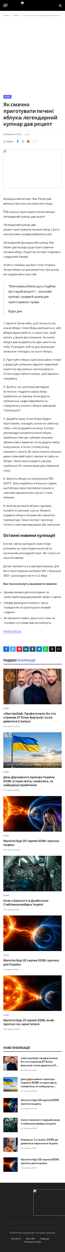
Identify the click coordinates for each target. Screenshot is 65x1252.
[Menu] (5, 5)
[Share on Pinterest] (28, 141)
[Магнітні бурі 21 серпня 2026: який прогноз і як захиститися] (32, 993)
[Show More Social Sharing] (34, 141)
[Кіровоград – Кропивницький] (32, 5)
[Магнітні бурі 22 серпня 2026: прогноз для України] (32, 933)
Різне (7, 97)
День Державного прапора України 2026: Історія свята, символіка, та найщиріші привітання (29, 781)
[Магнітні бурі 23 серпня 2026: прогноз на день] (32, 814)
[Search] (60, 5)
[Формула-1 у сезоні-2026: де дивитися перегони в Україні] (10, 1145)
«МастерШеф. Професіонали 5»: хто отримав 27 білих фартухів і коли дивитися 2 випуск (29, 717)
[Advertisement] (32, 55)
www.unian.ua (12, 631)
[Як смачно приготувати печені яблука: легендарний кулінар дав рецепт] (32, 168)
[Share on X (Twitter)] (22, 141)
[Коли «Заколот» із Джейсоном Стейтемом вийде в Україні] (32, 873)
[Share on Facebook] (17, 141)
